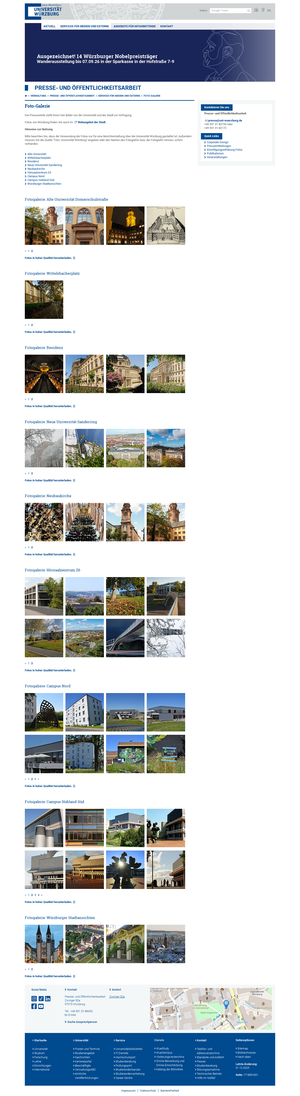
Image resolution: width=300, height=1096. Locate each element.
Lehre (37, 1061)
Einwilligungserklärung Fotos (224, 149)
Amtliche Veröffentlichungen (86, 1076)
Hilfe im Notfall (206, 1078)
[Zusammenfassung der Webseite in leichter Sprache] (256, 10)
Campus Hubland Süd (40, 180)
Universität (41, 1049)
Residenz (33, 161)
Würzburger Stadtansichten (44, 183)
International (42, 1069)
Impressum (128, 1090)
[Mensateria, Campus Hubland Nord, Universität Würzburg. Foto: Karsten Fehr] (125, 730)
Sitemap (242, 1048)
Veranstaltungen (217, 157)
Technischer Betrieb (209, 1073)
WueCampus (164, 1052)
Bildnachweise (246, 1052)
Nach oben (244, 1056)
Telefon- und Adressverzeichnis (208, 1051)
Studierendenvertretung (130, 1073)
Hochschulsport (125, 1057)
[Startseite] (26, 95)
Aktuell (49, 26)
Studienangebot (84, 1053)
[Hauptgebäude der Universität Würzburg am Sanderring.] (84, 466)
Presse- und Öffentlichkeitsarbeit (88, 88)
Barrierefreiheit (170, 1090)
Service (120, 1040)
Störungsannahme (208, 1069)
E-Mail (72, 1015)
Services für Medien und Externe (84, 26)
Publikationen (215, 153)
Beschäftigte (83, 1065)
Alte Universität (36, 154)
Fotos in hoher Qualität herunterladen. (48, 258)
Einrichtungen (42, 1065)
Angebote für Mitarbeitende (135, 26)
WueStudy (162, 1048)
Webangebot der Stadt (91, 122)
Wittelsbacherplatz (39, 157)
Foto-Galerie (152, 95)
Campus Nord (35, 176)
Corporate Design (217, 142)
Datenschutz (148, 1090)
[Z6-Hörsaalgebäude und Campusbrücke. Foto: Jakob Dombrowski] (125, 656)
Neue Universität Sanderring (44, 165)
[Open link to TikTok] (41, 999)
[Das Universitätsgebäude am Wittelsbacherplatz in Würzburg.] (44, 318)
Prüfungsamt (124, 1065)
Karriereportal (83, 1061)
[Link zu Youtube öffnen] (41, 1006)
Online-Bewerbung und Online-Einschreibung (170, 1063)
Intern (203, 10)
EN (269, 10)
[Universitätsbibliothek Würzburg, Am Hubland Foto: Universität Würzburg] (166, 846)
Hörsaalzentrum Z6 (39, 172)
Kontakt (166, 26)
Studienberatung (126, 1061)
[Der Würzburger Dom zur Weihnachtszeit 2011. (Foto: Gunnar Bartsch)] (44, 962)
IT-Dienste (122, 1053)
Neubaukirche (36, 168)
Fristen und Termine (87, 1049)
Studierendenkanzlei (128, 1069)
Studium (39, 1053)
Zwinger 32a (117, 996)
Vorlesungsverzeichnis (170, 1056)
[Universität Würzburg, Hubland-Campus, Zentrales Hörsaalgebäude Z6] (125, 614)
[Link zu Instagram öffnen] (34, 999)
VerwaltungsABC (85, 1069)
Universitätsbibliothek (129, 1049)
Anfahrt (116, 989)
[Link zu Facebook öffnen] (34, 1006)
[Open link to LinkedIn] (48, 999)
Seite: (239, 1074)
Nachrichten (82, 1057)
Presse (201, 1061)
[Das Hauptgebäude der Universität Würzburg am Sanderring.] (125, 466)
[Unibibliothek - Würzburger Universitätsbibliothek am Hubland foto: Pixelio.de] (44, 888)
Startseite (40, 1040)
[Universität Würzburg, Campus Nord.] (84, 656)
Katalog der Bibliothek (169, 1069)
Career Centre (124, 1078)
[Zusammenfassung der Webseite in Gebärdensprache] (262, 10)
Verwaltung (38, 95)
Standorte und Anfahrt (210, 1057)
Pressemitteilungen (219, 146)
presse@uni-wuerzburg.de (225, 120)
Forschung (40, 1057)
